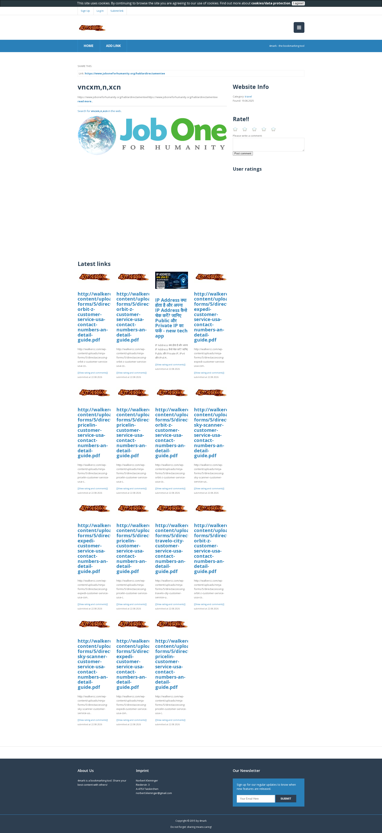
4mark (203, 820)
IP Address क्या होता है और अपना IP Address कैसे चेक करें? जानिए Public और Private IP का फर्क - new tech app (171, 318)
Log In (100, 11)
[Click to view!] (152, 135)
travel (248, 96)
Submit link (117, 11)
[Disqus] (152, 205)
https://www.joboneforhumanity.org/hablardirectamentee (125, 73)
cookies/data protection (270, 3)
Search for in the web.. (100, 111)
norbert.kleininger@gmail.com (154, 793)
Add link (113, 46)
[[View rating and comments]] (93, 372)
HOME (88, 46)
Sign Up (85, 11)
